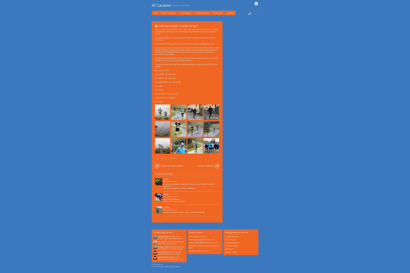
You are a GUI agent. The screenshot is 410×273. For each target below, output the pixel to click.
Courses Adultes (185, 13)
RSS (256, 4)
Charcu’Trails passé (168, 13)
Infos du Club (217, 13)
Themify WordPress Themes (172, 266)
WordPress (161, 266)
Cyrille (157, 158)
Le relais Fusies (230, 240)
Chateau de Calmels (231, 246)
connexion (230, 13)
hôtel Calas (229, 249)
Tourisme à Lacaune (232, 236)
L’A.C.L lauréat (194, 236)
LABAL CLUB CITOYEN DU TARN (199, 243)
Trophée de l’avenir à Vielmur (171, 166)
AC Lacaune (156, 264)
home (156, 13)
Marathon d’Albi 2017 (206, 166)
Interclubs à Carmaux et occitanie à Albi (202, 246)
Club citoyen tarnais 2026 (197, 240)
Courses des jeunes (202, 13)
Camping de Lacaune (232, 243)
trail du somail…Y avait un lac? (178, 26)
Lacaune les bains (231, 252)
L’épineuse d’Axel (195, 251)
